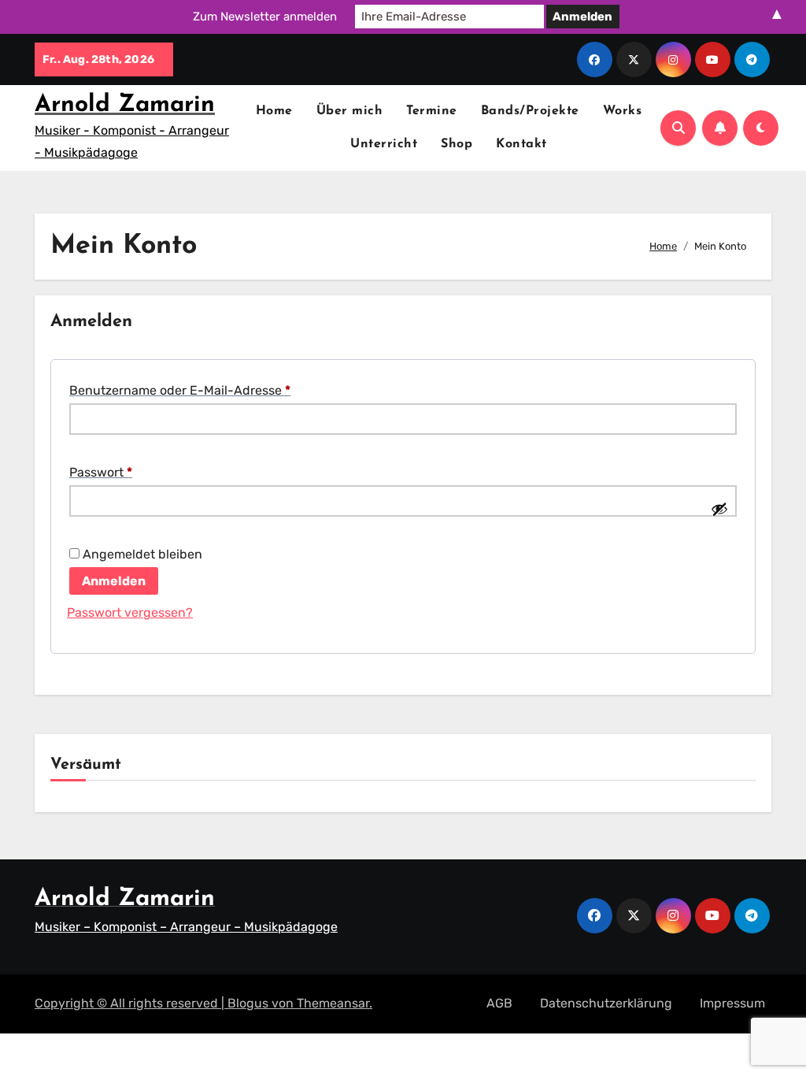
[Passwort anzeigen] (719, 509)
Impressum (732, 1003)
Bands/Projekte (530, 111)
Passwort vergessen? (130, 612)
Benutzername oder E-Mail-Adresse (214, 390)
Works (622, 111)
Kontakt (521, 144)
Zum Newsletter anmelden (265, 16)
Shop (456, 144)
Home (274, 111)
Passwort (135, 472)
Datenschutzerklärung (606, 1003)
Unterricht (383, 144)
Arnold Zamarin (125, 105)
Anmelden (114, 580)
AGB (499, 1003)
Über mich (349, 111)
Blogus (247, 1003)
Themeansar (333, 1003)
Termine (431, 111)
